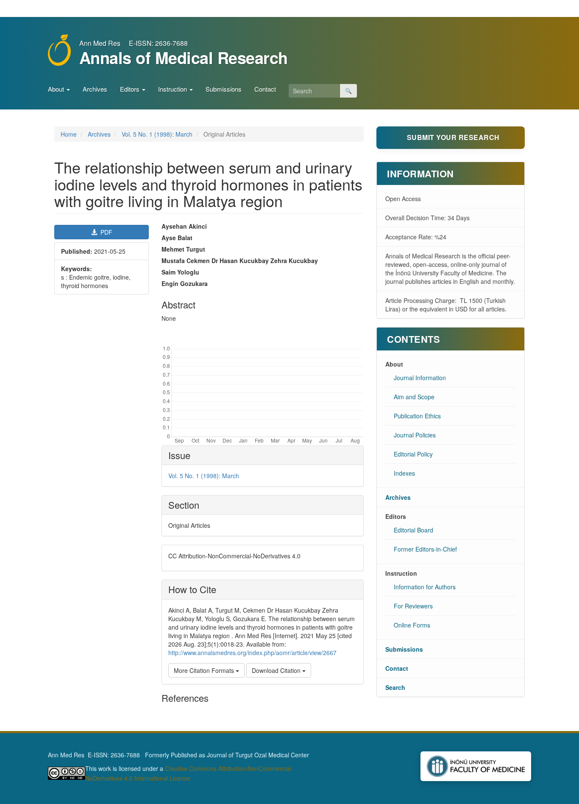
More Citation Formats (205, 670)
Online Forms (412, 625)
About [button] (57, 88)
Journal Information (420, 377)
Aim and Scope (414, 396)
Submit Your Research (453, 137)
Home (69, 134)
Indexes (404, 473)
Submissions (224, 88)
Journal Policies (415, 435)
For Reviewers (413, 606)
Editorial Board (413, 530)
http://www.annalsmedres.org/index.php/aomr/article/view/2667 (252, 652)
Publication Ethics (417, 416)
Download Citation (277, 670)
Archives (95, 88)
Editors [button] (130, 88)
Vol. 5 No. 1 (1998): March (157, 134)
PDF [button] (105, 232)
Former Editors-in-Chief (425, 549)
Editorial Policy (413, 454)
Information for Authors (425, 587)
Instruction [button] (173, 88)
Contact (265, 88)
